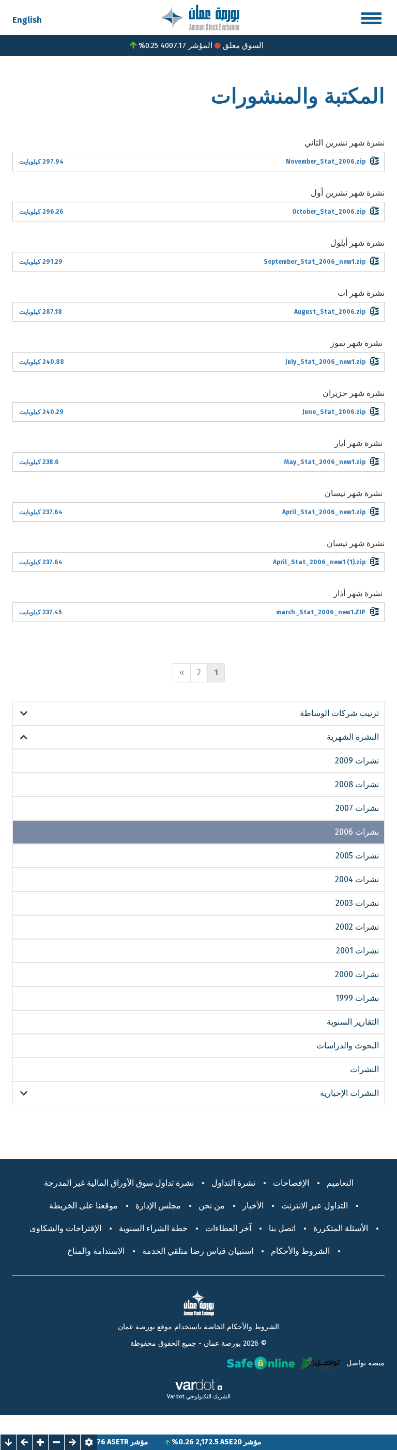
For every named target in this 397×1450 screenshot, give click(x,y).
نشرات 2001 (357, 950)
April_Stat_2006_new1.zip (323, 512)
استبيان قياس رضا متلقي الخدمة (197, 1251)
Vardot (176, 1396)
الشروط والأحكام (300, 1251)
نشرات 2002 (357, 927)
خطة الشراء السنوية (153, 1228)
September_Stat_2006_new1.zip (314, 261)
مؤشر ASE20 (255, 1442)
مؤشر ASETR (142, 1442)
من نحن (211, 1205)
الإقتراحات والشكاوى (65, 1228)
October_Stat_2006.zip (328, 211)
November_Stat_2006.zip (325, 161)
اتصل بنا (282, 1228)
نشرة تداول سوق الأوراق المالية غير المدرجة (119, 1183)
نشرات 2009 (357, 761)
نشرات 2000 (357, 974)
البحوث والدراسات (347, 1045)
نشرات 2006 (357, 832)
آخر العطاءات (228, 1228)
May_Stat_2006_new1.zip (324, 462)
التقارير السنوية (353, 1022)
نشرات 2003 (357, 903)
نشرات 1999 (357, 998)
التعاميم (340, 1183)
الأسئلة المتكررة (340, 1228)
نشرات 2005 (357, 856)
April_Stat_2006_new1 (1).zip (319, 562)
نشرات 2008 (357, 784)
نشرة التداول (233, 1183)
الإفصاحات (291, 1183)
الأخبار (253, 1205)
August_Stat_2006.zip (329, 311)
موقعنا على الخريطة (83, 1205)
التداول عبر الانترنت (314, 1205)
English (27, 20)
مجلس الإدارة (158, 1205)
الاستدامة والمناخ (96, 1251)
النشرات (364, 1069)
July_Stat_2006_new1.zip (325, 361)
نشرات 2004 (357, 879)
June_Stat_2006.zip (333, 412)
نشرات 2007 (357, 808)
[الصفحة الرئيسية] (200, 17)
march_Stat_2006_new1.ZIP (320, 612)
